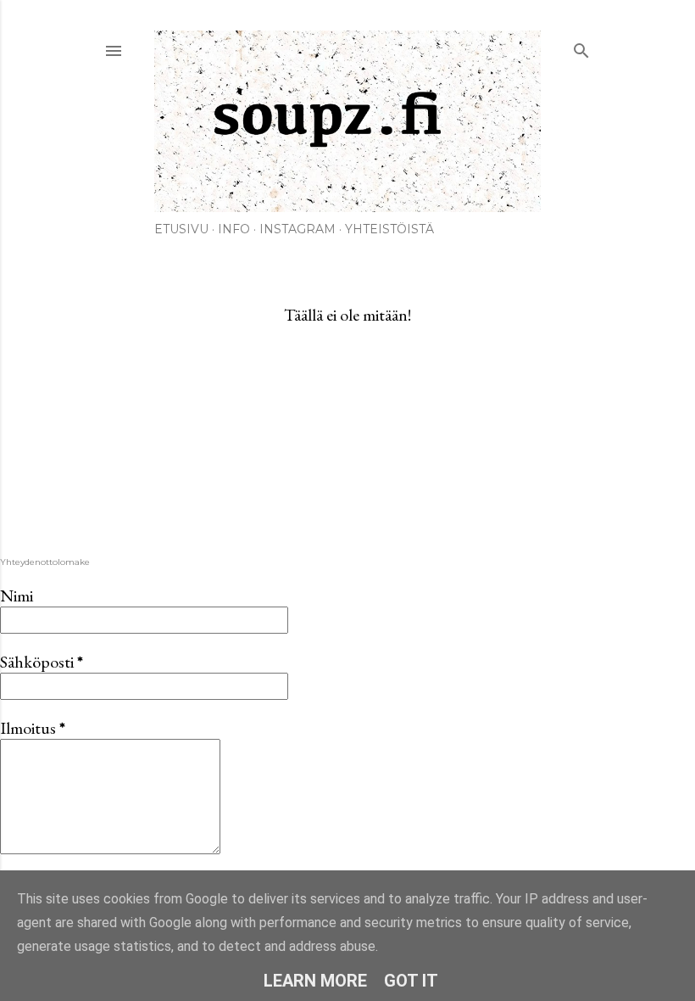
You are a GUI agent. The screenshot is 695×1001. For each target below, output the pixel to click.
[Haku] (581, 47)
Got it (411, 980)
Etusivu (181, 229)
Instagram (297, 229)
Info (234, 229)
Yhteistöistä (389, 229)
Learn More (315, 980)
